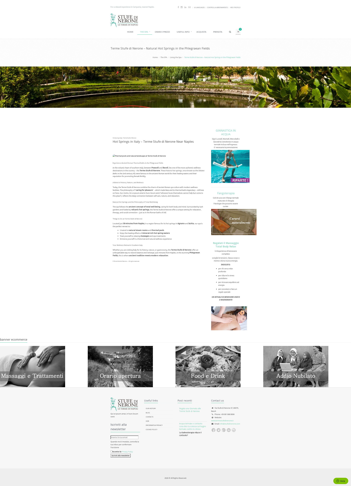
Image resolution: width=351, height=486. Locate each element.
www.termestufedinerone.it (222, 420)
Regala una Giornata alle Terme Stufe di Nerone (190, 409)
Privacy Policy (127, 451)
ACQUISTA (201, 31)
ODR (147, 421)
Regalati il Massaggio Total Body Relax (226, 244)
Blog (148, 413)
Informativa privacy (154, 425)
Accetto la (116, 451)
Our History (151, 408)
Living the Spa (175, 57)
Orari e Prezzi (162, 31)
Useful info (183, 31)
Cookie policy (151, 429)
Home (130, 31)
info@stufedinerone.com (230, 424)
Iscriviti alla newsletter (121, 455)
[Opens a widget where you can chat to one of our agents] (340, 481)
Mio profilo (235, 7)
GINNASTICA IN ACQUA (226, 132)
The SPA (144, 31)
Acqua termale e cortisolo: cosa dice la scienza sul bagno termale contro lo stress (192, 426)
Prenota (217, 31)
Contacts (149, 417)
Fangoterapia (225, 193)
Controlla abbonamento (217, 7)
